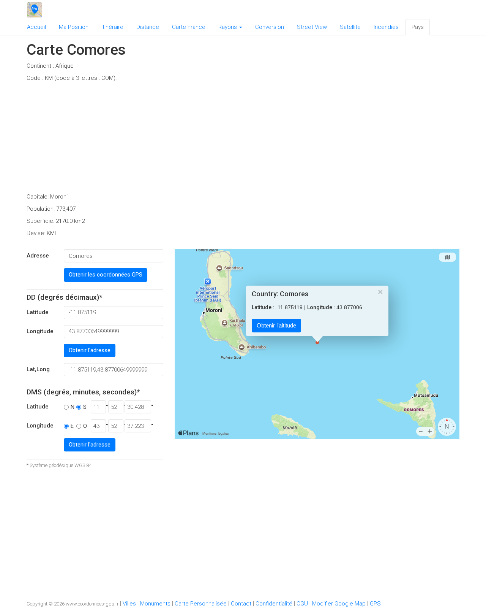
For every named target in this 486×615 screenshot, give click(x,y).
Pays (418, 27)
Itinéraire (112, 27)
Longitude (40, 331)
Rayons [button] (228, 27)
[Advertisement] (243, 139)
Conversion (269, 27)
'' (152, 407)
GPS (375, 603)
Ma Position (73, 27)
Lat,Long (38, 369)
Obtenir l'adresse (89, 350)
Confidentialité (274, 603)
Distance (147, 27)
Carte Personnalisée (201, 603)
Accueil (36, 27)
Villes (129, 603)
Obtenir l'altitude (276, 326)
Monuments (155, 603)
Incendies (386, 27)
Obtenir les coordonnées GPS (105, 274)
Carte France (188, 27)
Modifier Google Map (339, 603)
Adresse (38, 255)
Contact (241, 603)
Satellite (350, 27)
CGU (302, 603)
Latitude (38, 312)
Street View (312, 27)
